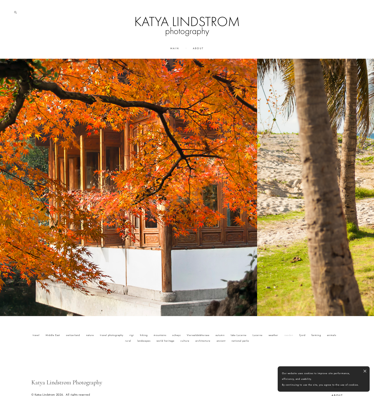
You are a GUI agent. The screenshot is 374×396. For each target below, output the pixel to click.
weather (274, 335)
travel (37, 335)
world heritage (166, 340)
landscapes (144, 340)
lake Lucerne (239, 335)
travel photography (112, 335)
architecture (203, 340)
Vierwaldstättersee (198, 335)
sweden (289, 335)
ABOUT (198, 48)
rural (128, 340)
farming (316, 335)
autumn (221, 335)
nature (90, 335)
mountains (160, 335)
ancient (222, 340)
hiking (144, 335)
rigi (132, 335)
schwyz (177, 335)
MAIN (174, 48)
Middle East (53, 335)
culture (185, 340)
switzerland (73, 335)
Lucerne (258, 335)
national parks (240, 340)
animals (331, 335)
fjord (302, 335)
